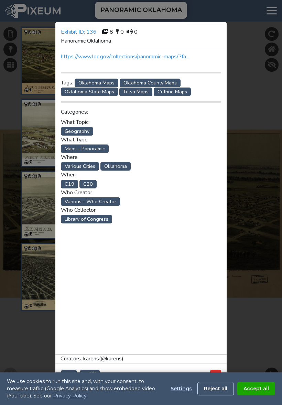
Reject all (215, 388)
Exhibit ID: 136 (79, 32)
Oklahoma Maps (96, 82)
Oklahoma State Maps (89, 91)
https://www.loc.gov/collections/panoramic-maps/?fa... (125, 56)
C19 (69, 184)
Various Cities (80, 166)
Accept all (256, 388)
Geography (77, 131)
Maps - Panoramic (85, 148)
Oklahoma (115, 166)
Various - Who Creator (90, 201)
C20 (88, 184)
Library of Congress (86, 219)
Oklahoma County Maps (150, 82)
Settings (181, 388)
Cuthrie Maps (172, 91)
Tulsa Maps (136, 91)
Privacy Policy (70, 396)
